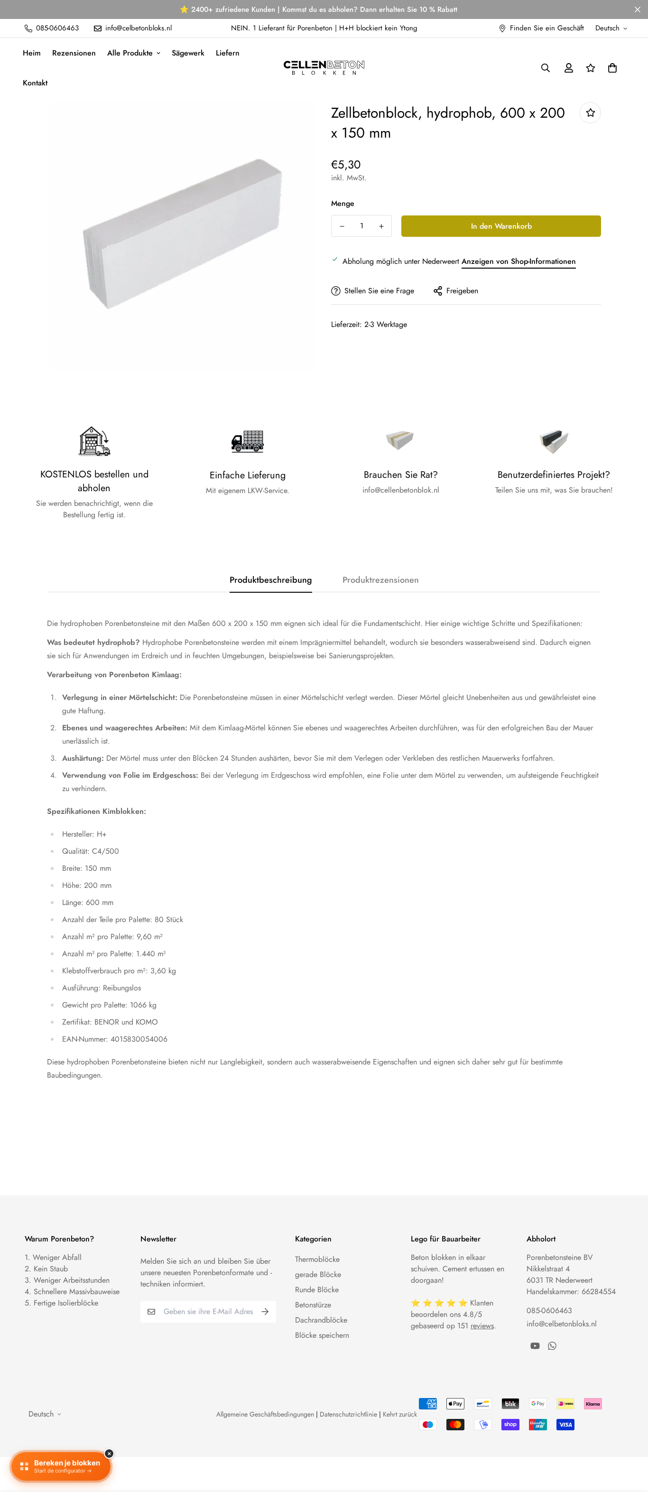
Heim (32, 52)
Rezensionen (74, 52)
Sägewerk (188, 52)
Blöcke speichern (322, 1335)
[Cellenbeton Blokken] (324, 68)
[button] (611, 68)
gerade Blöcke (318, 1274)
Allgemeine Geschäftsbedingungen (265, 1414)
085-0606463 (549, 1310)
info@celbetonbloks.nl (562, 1323)
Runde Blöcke (317, 1289)
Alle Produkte (130, 52)
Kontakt (35, 82)
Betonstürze (313, 1304)
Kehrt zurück (400, 1414)
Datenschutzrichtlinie (348, 1414)
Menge (342, 203)
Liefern (228, 52)
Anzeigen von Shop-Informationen (519, 261)
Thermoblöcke (317, 1259)
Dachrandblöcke (321, 1320)
